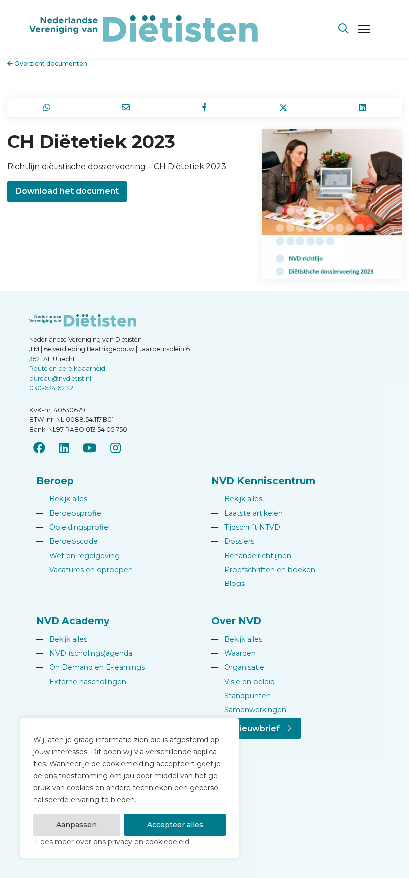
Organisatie (237, 667)
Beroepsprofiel (69, 513)
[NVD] (143, 28)
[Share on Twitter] (283, 107)
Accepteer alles (175, 824)
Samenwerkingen (248, 709)
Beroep (55, 481)
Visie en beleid (243, 681)
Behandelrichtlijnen (251, 555)
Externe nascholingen (81, 681)
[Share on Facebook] (204, 107)
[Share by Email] (125, 107)
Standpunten (241, 695)
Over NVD (236, 621)
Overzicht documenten (50, 63)
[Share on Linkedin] (362, 107)
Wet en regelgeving (78, 555)
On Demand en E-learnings (90, 667)
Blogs (228, 583)
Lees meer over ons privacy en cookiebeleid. (113, 841)
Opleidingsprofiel (73, 527)
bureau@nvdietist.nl (60, 378)
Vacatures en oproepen (84, 569)
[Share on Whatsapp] (46, 107)
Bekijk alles (61, 498)
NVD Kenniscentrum (263, 481)
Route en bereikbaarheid (67, 368)
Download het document (67, 191)
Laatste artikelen (247, 513)
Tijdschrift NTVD (245, 527)
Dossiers (232, 541)
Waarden (233, 653)
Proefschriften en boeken (263, 569)
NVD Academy (72, 621)
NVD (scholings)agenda (84, 653)
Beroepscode (67, 541)
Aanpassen (76, 824)
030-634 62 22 (51, 388)
